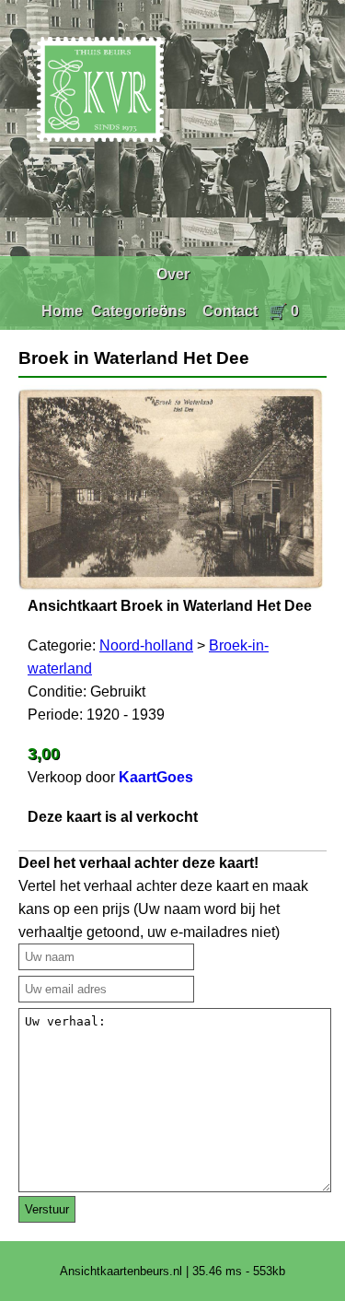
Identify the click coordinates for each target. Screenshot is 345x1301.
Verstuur (47, 1209)
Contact (230, 311)
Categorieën (134, 311)
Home (62, 311)
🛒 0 (284, 311)
